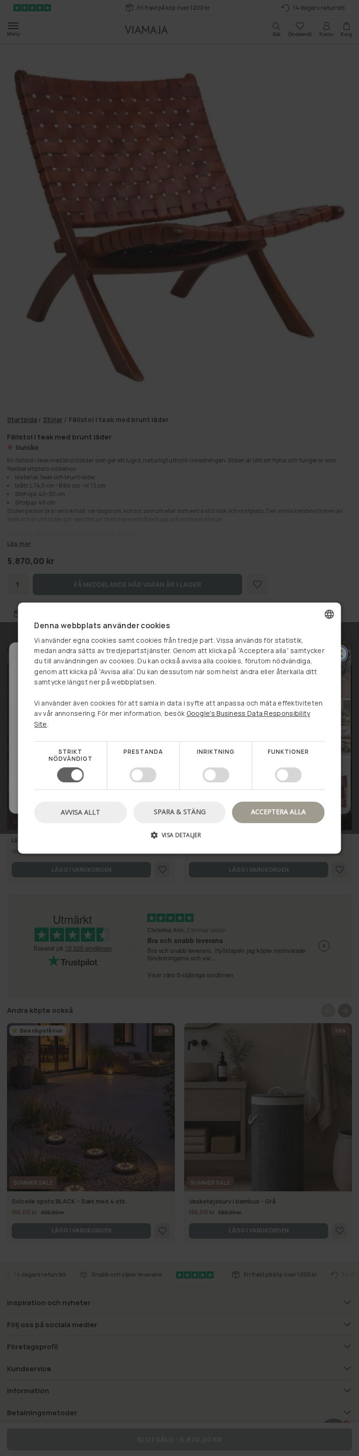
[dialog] (179, 728)
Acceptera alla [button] (278, 811)
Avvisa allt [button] (80, 812)
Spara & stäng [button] (180, 811)
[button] (179, 838)
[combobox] (329, 614)
